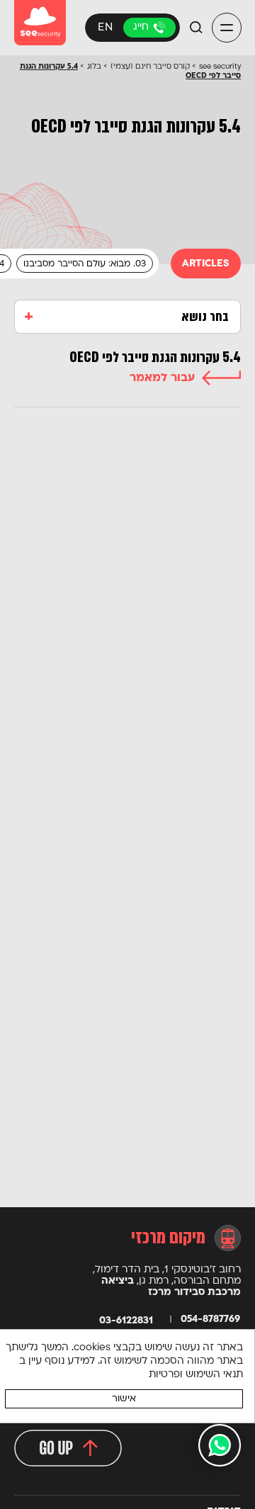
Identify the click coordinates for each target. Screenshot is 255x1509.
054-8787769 (210, 1319)
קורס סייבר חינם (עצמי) (150, 67)
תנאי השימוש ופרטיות (196, 1374)
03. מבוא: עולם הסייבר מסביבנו (84, 264)
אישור (124, 1398)
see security (220, 67)
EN (105, 28)
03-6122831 (149, 27)
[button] (226, 28)
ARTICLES (206, 264)
